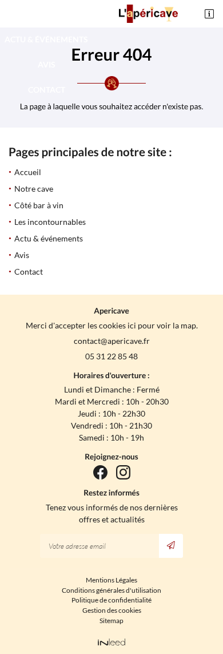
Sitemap (111, 620)
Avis (46, 64)
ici (132, 325)
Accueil (27, 172)
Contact (46, 89)
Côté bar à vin (38, 205)
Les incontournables (46, 14)
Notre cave (33, 188)
